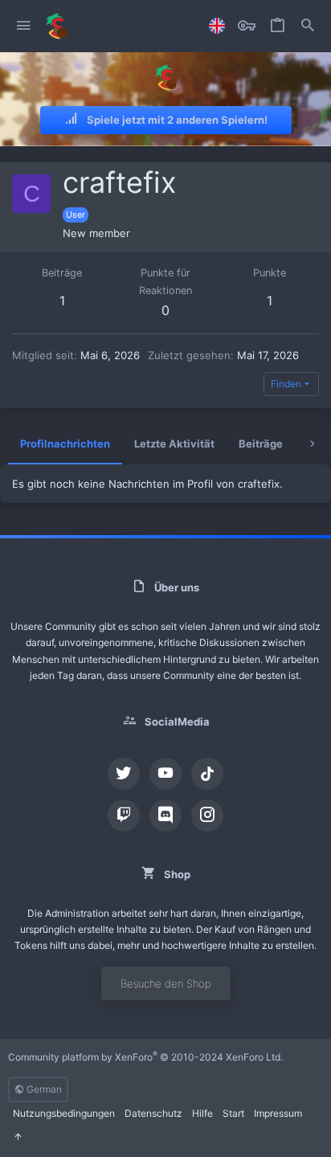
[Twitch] (124, 815)
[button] (23, 26)
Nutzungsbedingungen (64, 1113)
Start (233, 1113)
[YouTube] (165, 774)
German (43, 1089)
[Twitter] (124, 774)
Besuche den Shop (166, 983)
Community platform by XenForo (145, 1057)
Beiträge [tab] (261, 443)
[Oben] (17, 1137)
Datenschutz (153, 1113)
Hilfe (202, 1113)
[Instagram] (207, 815)
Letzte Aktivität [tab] (174, 443)
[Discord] (165, 815)
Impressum (278, 1113)
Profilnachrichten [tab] (65, 443)
